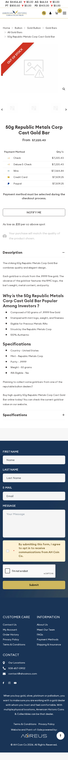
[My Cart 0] (57, 13)
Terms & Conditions (14, 644)
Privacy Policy (11, 639)
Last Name (10, 469)
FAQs (40, 634)
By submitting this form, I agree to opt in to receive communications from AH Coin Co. (39, 550)
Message (9, 506)
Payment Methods (47, 639)
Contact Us (10, 624)
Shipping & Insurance (49, 644)
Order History (11, 634)
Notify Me (34, 212)
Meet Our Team (46, 629)
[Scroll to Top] (60, 735)
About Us (42, 624)
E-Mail (7, 487)
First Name (11, 451)
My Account (10, 629)
